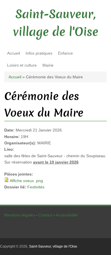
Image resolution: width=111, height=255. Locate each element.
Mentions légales (19, 215)
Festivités (35, 187)
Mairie (48, 65)
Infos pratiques (39, 53)
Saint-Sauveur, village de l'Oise (53, 246)
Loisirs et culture (22, 65)
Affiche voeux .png (26, 180)
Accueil (13, 53)
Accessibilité (67, 215)
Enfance (65, 53)
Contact (45, 215)
